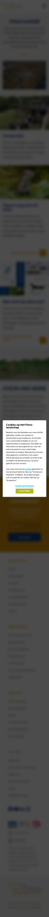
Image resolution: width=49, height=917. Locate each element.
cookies (28, 469)
